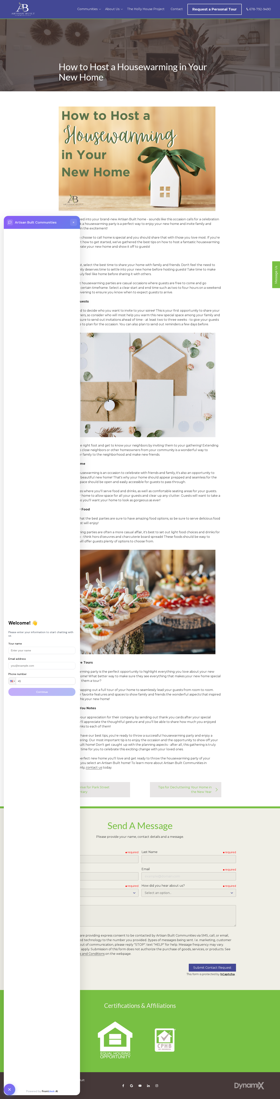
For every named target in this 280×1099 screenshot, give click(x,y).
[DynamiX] (249, 1085)
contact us (94, 767)
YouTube (140, 1085)
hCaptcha (227, 974)
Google (131, 1085)
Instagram (157, 1085)
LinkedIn (148, 1085)
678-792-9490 (260, 9)
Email (146, 869)
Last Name (150, 852)
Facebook (123, 1085)
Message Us (276, 275)
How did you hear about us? (163, 885)
